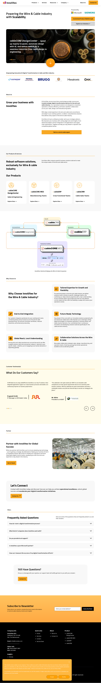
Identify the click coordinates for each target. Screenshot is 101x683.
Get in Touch (11, 463)
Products (34, 2)
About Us (83, 2)
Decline (64, 676)
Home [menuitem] (38, 633)
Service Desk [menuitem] (40, 641)
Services (44, 2)
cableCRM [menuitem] (69, 643)
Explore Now (11, 201)
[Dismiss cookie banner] (69, 662)
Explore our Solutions (83, 24)
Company (64, 2)
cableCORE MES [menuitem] (70, 638)
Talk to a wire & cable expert (61, 132)
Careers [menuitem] (39, 639)
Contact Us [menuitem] (55, 636)
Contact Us (93, 2)
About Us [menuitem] (54, 633)
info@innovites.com (16, 641)
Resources (53, 2)
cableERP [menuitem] (68, 641)
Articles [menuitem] (11, 657)
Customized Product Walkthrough (83, 19)
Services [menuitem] (39, 636)
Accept (52, 676)
